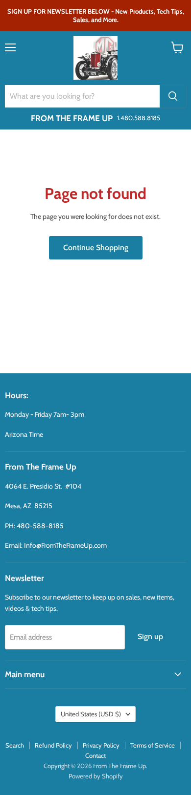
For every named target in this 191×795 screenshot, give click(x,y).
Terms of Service (152, 745)
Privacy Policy (101, 745)
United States (91, 714)
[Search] (173, 96)
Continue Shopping (95, 247)
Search (14, 745)
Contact (95, 755)
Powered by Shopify (96, 776)
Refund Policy (53, 745)
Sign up (150, 636)
